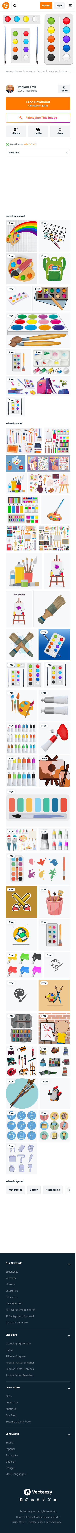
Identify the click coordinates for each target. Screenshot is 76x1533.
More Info (14, 150)
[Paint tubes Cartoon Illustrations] (21, 1333)
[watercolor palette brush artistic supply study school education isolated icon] (18, 426)
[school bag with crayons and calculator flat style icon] (21, 332)
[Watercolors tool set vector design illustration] (15, 497)
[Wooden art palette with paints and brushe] (21, 234)
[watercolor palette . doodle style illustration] (21, 1492)
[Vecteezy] (5, 5)
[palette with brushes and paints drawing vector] (21, 1459)
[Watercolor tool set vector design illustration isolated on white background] (24, 917)
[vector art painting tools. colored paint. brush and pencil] (49, 947)
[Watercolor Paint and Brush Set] (24, 453)
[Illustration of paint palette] (20, 680)
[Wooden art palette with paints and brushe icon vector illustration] (21, 299)
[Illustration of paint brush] (24, 818)
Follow (64, 90)
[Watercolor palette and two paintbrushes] (37, 394)
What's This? (30, 144)
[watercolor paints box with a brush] (24, 362)
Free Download (38, 103)
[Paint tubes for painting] (21, 1079)
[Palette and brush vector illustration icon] (19, 1424)
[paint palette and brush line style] (21, 266)
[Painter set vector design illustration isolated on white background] (21, 1180)
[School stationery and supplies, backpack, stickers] (37, 476)
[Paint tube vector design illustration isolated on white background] (21, 1204)
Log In (59, 5)
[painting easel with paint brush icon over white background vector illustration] (21, 1112)
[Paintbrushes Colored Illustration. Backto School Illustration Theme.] (21, 1267)
